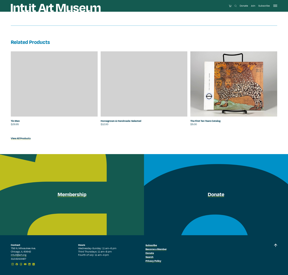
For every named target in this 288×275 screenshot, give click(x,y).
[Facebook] (16, 264)
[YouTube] (25, 264)
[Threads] (21, 264)
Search (149, 257)
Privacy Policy (153, 261)
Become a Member (156, 249)
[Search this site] (235, 6)
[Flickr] (33, 264)
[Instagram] (12, 264)
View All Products (21, 138)
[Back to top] (275, 255)
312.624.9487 (18, 259)
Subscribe (264, 6)
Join (253, 6)
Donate (244, 6)
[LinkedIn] (29, 264)
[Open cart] (230, 6)
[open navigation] (275, 5)
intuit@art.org (18, 255)
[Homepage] (56, 8)
